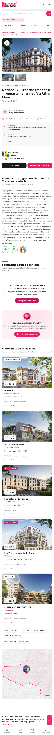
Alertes (32, 733)
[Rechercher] (48, 13)
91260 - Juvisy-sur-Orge (12, 636)
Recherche (7, 733)
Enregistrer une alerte (39, 165)
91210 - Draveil (39, 630)
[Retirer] (22, 19)
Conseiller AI (46, 733)
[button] (26, 669)
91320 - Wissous (10, 630)
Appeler (15, 165)
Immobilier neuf (8, 33)
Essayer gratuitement (26, 334)
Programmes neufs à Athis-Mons (39, 33)
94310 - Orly (25, 630)
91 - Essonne (20, 33)
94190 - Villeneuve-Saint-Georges (16, 641)
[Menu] (49, 4)
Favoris (20, 733)
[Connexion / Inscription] (43, 4)
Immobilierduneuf (9, 4)
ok (49, 720)
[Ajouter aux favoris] (7, 43)
